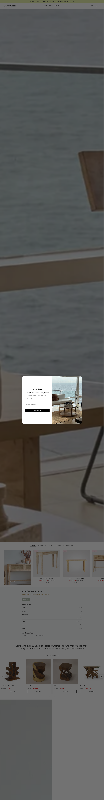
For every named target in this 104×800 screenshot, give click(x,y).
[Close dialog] (80, 377)
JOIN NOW (37, 410)
